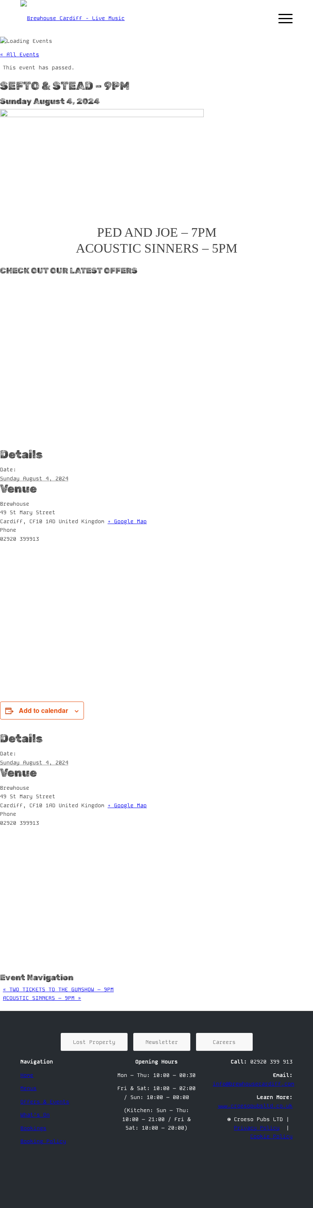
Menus (28, 1088)
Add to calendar (43, 710)
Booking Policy (43, 1141)
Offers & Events (44, 1101)
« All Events (19, 54)
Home (26, 1075)
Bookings (33, 1128)
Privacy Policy (257, 1127)
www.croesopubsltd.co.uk (255, 1105)
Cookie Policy (271, 1136)
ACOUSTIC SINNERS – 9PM (42, 998)
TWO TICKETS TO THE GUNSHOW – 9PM (58, 989)
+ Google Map (127, 521)
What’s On (35, 1114)
